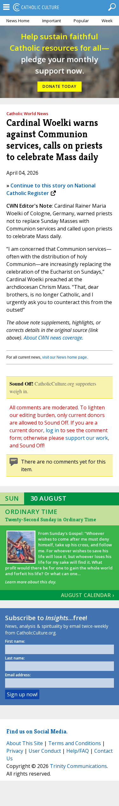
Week (107, 20)
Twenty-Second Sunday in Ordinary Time (50, 519)
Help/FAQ (77, 750)
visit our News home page (64, 357)
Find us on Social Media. (37, 731)
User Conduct (45, 750)
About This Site (24, 743)
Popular (81, 20)
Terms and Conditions (74, 743)
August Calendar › (87, 595)
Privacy (14, 750)
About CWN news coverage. (53, 337)
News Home (18, 20)
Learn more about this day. (30, 582)
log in (52, 430)
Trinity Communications (78, 766)
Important (51, 20)
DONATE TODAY (59, 86)
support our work (86, 437)
